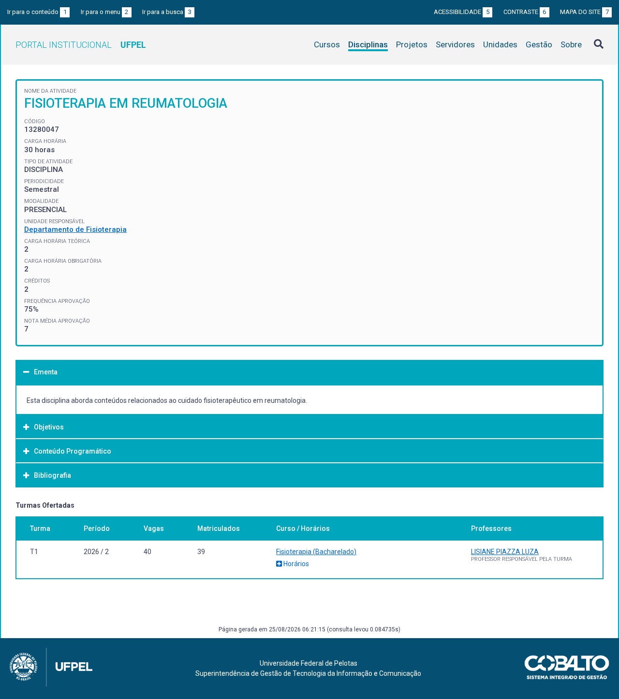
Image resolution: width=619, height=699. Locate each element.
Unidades (500, 44)
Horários (295, 564)
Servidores (455, 44)
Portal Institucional (80, 45)
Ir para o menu (105, 11)
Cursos (327, 44)
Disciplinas (368, 44)
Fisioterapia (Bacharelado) (316, 552)
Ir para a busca (167, 11)
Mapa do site (584, 11)
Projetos (411, 44)
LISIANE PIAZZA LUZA (505, 552)
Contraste (524, 11)
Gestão (539, 44)
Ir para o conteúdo (37, 11)
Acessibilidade (461, 11)
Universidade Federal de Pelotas (308, 663)
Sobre (571, 44)
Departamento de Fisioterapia (75, 229)
